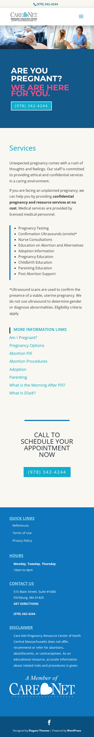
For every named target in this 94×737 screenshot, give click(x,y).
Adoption (17, 369)
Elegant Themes (39, 730)
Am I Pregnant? (23, 337)
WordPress (74, 730)
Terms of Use (22, 533)
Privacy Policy (22, 540)
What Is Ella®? (22, 393)
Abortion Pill (20, 353)
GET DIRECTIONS (26, 604)
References (20, 525)
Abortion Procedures (28, 361)
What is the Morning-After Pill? (37, 385)
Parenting (18, 377)
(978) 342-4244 (47, 4)
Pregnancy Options (26, 345)
